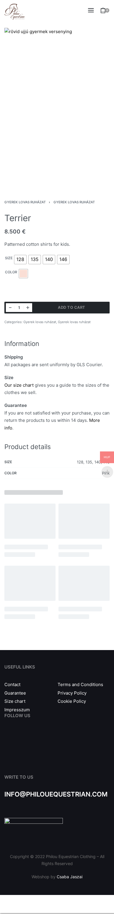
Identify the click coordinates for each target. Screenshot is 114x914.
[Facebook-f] (8, 739)
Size (9, 258)
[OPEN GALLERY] (57, 107)
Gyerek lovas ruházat (25, 202)
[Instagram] (21, 739)
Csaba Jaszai (69, 876)
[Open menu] (91, 10)
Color (11, 272)
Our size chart (19, 385)
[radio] (20, 259)
